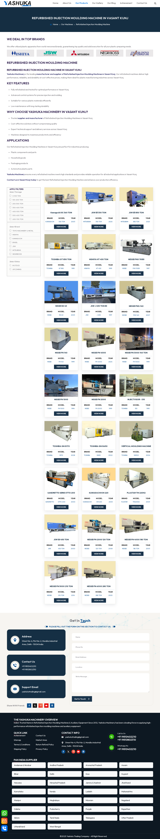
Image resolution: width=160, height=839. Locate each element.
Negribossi (17, 254)
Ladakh (89, 791)
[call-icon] (4, 828)
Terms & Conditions (22, 744)
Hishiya (15, 235)
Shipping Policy (20, 749)
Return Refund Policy (45, 744)
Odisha (17, 809)
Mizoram (89, 800)
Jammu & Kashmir (93, 782)
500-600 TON (17, 215)
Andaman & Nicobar (22, 765)
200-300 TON (17, 204)
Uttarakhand (19, 826)
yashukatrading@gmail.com (34, 691)
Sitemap (17, 740)
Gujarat (124, 774)
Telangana (90, 818)
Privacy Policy (42, 749)
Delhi (52, 774)
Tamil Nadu (54, 818)
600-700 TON (17, 219)
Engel (15, 242)
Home (55, 3)
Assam (124, 765)
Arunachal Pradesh (94, 765)
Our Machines (67, 24)
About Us (67, 3)
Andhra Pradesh (57, 765)
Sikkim (17, 818)
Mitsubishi (16, 250)
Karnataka (18, 791)
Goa (87, 774)
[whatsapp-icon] (4, 813)
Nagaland (125, 800)
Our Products (82, 3)
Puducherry (55, 809)
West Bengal (55, 826)
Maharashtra (126, 791)
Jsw (14, 246)
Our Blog (111, 3)
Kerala (52, 791)
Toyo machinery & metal (22, 231)
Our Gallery (97, 3)
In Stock (16, 265)
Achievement (126, 3)
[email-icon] (4, 821)
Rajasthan (125, 809)
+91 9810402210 (29, 666)
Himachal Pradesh (57, 782)
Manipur (17, 800)
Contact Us (142, 3)
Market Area (41, 740)
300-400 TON (17, 208)
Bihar (16, 774)
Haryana (18, 782)
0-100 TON (16, 196)
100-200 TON (17, 200)
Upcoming (16, 269)
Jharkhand (125, 782)
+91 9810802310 (29, 669)
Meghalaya (54, 800)
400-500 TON (17, 211)
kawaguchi (17, 238)
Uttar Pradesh (127, 818)
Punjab (89, 809)
